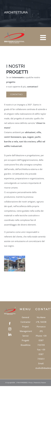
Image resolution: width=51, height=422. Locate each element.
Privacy (31, 382)
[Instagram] (9, 328)
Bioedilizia (25, 345)
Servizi (25, 335)
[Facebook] (9, 323)
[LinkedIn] (9, 334)
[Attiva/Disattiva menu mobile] (43, 35)
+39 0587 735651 (41, 354)
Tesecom (43, 382)
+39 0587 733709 (42, 340)
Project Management (25, 328)
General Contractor (25, 319)
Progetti (25, 340)
